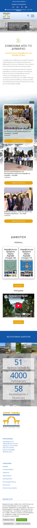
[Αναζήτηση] (27, 16)
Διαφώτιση (6, 472)
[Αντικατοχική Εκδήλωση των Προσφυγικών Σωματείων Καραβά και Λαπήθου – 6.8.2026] (18, 159)
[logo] (15, 16)
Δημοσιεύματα (7, 475)
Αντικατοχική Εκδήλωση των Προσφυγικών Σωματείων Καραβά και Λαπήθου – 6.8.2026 (17, 173)
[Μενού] (31, 16)
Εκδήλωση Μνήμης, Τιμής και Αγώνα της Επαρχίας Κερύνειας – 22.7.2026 (18, 212)
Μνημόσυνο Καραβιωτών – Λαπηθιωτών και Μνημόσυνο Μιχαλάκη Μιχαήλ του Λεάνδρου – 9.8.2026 (18, 131)
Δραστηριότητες (7, 479)
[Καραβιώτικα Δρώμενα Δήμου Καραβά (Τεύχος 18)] (10, 276)
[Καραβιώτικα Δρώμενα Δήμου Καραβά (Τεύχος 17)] (26, 276)
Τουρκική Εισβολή (8, 469)
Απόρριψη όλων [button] (8, 523)
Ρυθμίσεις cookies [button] (9, 520)
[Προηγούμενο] (1, 26)
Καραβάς (5, 466)
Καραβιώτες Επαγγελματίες (19, 4)
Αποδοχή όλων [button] (21, 520)
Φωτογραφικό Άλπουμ (9, 482)
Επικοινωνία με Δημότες (19, 1)
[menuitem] (19, 1)
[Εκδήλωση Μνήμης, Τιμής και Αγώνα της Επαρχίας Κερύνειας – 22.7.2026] (18, 199)
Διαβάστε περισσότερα (18, 141)
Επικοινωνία (6, 485)
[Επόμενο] (35, 26)
